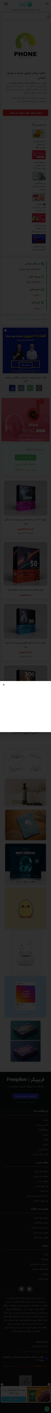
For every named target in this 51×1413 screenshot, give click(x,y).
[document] (25, 706)
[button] (4, 685)
